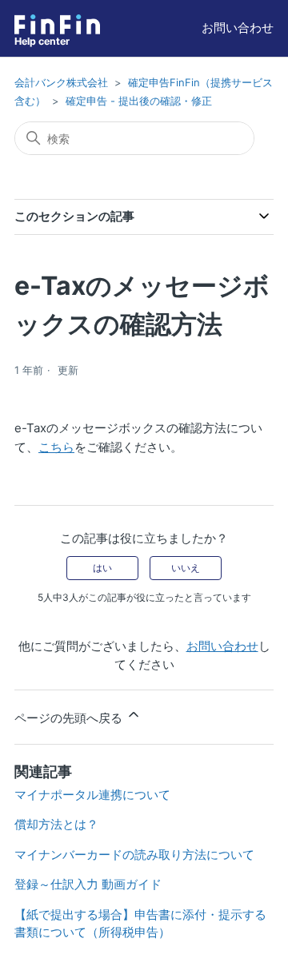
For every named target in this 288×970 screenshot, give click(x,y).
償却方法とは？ (56, 824)
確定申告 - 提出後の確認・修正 (139, 100)
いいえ (185, 568)
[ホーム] (57, 24)
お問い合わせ (238, 27)
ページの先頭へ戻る (70, 718)
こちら (56, 447)
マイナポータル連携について (92, 794)
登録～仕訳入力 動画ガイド (88, 884)
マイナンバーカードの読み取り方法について (134, 854)
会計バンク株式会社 (61, 82)
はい (102, 568)
